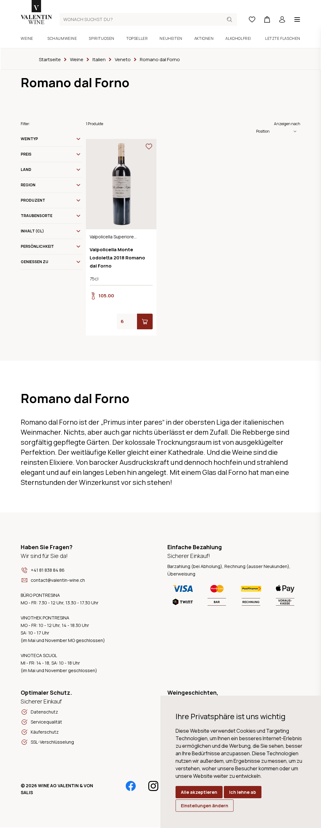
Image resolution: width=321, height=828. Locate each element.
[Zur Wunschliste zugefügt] (149, 146)
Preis (26, 154)
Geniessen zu (34, 261)
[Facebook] (130, 786)
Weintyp (29, 138)
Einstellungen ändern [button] (204, 806)
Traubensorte (36, 215)
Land (26, 169)
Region (28, 185)
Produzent (33, 200)
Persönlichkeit (37, 246)
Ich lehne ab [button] (242, 792)
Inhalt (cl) (32, 231)
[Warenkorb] (267, 19)
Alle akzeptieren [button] (199, 792)
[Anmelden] (282, 19)
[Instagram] (153, 786)
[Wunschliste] (252, 19)
